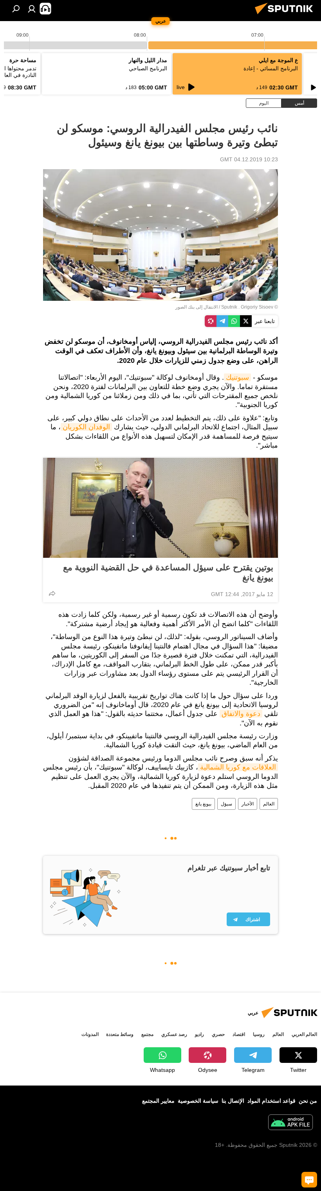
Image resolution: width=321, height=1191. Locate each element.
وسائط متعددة (119, 1034)
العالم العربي (304, 1034)
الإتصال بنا (233, 1101)
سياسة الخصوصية (198, 1101)
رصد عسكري (174, 1034)
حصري (218, 1034)
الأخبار (248, 804)
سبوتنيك (237, 377)
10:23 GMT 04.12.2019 (249, 159)
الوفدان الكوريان (86, 427)
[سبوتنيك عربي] (286, 15)
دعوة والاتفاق (241, 714)
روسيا (259, 1034)
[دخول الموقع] (32, 8)
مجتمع (147, 1034)
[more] (52, 593)
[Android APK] (290, 1123)
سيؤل (226, 804)
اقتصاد (239, 1034)
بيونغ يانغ (203, 804)
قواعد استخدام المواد (271, 1101)
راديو (199, 1034)
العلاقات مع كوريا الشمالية (238, 767)
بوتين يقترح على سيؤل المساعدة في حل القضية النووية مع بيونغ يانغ (168, 572)
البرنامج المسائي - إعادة (270, 68)
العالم (268, 804)
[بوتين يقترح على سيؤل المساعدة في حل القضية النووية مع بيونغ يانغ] (160, 508)
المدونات (90, 1034)
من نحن (308, 1101)
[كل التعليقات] (309, 1179)
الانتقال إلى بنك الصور (196, 307)
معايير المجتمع (158, 1101)
